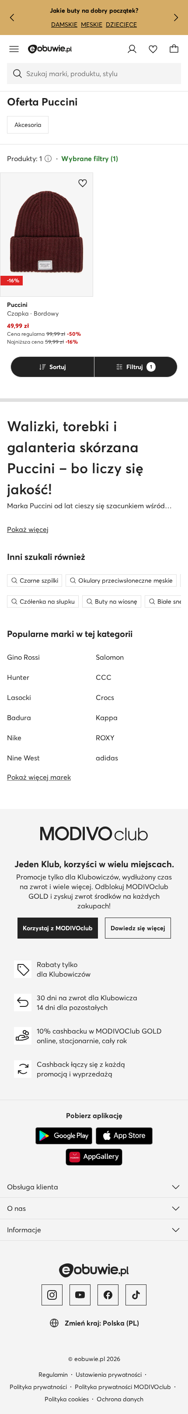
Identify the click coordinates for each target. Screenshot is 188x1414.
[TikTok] (135, 1294)
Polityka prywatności (38, 1387)
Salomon (110, 657)
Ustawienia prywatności (109, 1375)
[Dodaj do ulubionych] (82, 182)
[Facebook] (107, 1294)
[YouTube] (80, 1294)
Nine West (23, 757)
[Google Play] (63, 1136)
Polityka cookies (67, 1399)
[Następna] (175, 17)
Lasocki (19, 697)
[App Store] (124, 1136)
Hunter (18, 677)
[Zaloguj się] (132, 49)
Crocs (105, 697)
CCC (103, 677)
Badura (19, 717)
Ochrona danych (120, 1399)
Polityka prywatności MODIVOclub (123, 1387)
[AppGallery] (94, 1157)
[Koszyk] (174, 49)
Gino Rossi (23, 657)
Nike (14, 737)
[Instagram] (52, 1294)
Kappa (107, 717)
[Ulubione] (153, 49)
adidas (107, 757)
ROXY (105, 737)
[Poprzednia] (12, 17)
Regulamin (53, 1375)
